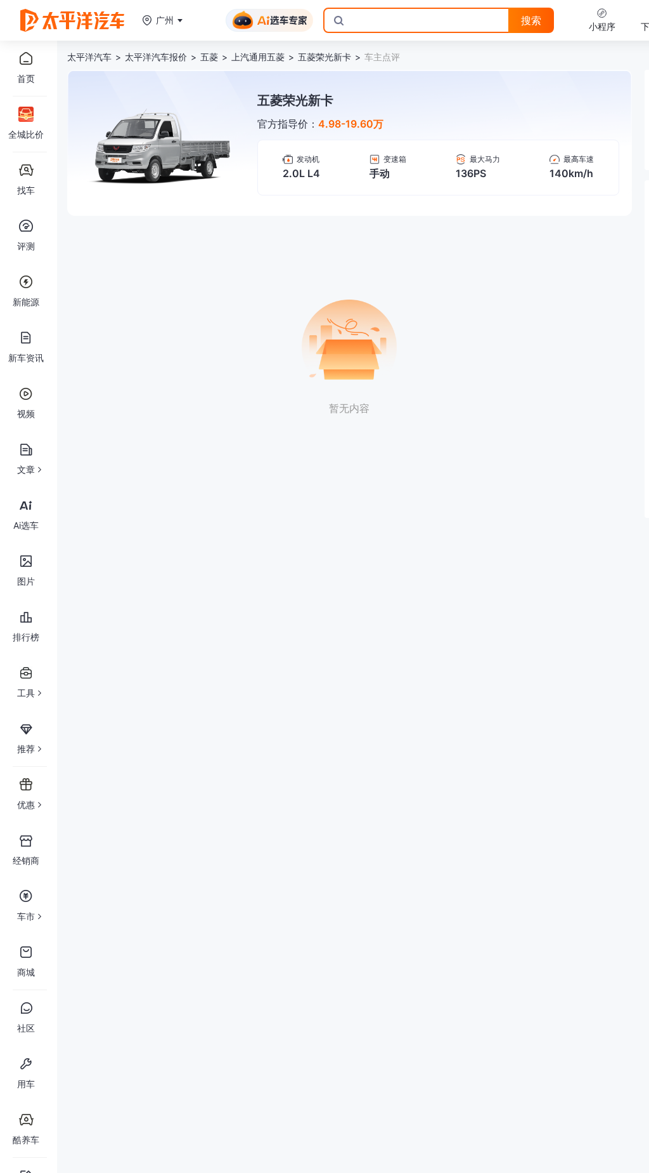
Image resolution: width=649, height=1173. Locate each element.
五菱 (209, 56)
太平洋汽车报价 (156, 56)
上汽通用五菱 (258, 56)
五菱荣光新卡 (324, 56)
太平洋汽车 (89, 56)
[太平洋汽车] (72, 20)
